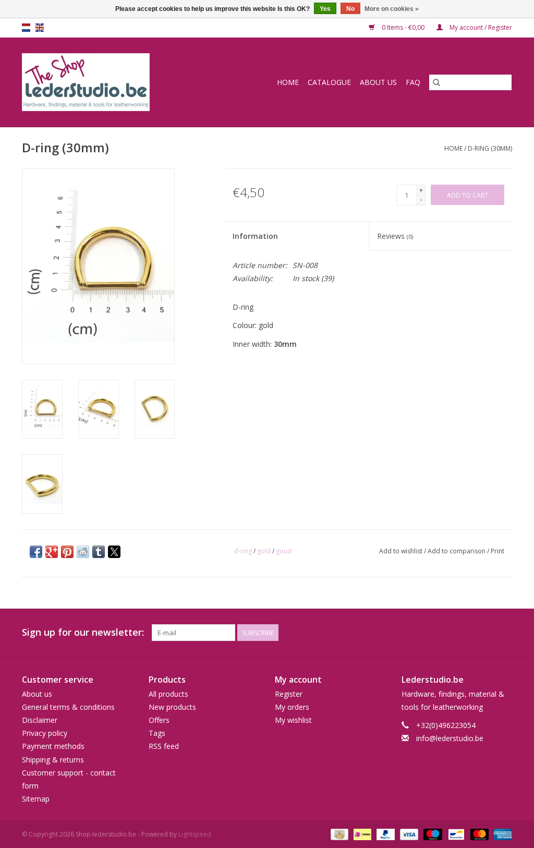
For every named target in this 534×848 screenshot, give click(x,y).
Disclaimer (39, 720)
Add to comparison (457, 551)
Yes (325, 9)
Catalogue (329, 82)
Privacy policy (44, 733)
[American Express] (501, 834)
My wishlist (293, 720)
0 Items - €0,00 (403, 27)
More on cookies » (392, 9)
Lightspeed (194, 834)
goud (284, 551)
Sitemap (36, 799)
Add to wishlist (401, 551)
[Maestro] (431, 834)
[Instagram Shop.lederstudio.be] (503, 632)
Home (288, 82)
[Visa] (408, 834)
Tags (157, 733)
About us (378, 82)
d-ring (243, 551)
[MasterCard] (478, 834)
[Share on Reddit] (83, 552)
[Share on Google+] (51, 552)
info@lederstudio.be (449, 738)
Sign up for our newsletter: (83, 632)
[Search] (436, 82)
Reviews (395, 236)
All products (168, 694)
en (39, 27)
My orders (292, 707)
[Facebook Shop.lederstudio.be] (485, 632)
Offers (159, 720)
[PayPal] (384, 834)
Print (497, 551)
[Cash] (338, 834)
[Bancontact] (455, 834)
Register (288, 694)
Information (255, 236)
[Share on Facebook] (36, 552)
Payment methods (53, 746)
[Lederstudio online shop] (107, 82)
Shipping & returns (53, 760)
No (350, 9)
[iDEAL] (361, 834)
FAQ (413, 82)
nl (26, 27)
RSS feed (164, 746)
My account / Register (480, 27)
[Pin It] (67, 552)
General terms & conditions (68, 707)
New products (172, 707)
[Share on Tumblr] (98, 552)
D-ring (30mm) (490, 148)
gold (264, 551)
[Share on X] (114, 552)
